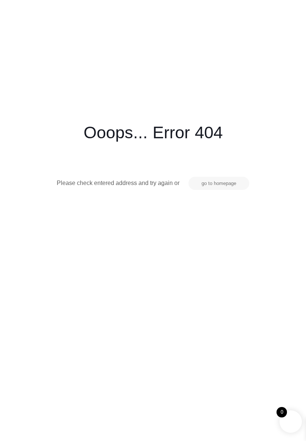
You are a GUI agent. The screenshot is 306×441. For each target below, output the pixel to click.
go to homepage (219, 183)
